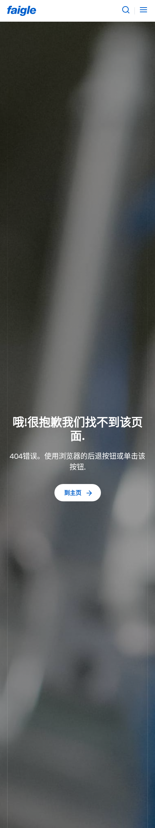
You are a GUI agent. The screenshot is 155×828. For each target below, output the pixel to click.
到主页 (72, 493)
